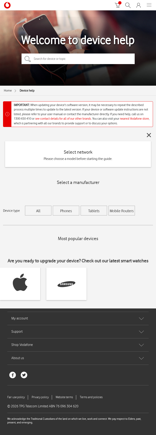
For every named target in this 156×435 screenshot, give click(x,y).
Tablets (94, 211)
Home (8, 90)
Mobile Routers (122, 211)
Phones (66, 211)
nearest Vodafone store (134, 118)
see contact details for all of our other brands (63, 118)
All (38, 211)
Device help (27, 90)
